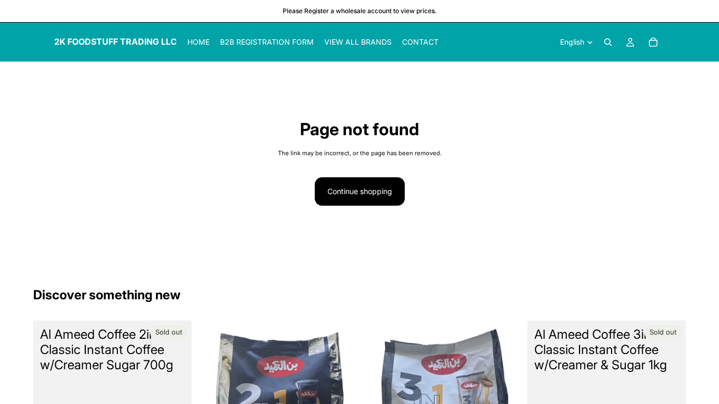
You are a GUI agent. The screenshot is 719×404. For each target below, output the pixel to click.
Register (316, 11)
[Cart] (653, 42)
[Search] (608, 42)
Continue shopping (359, 191)
